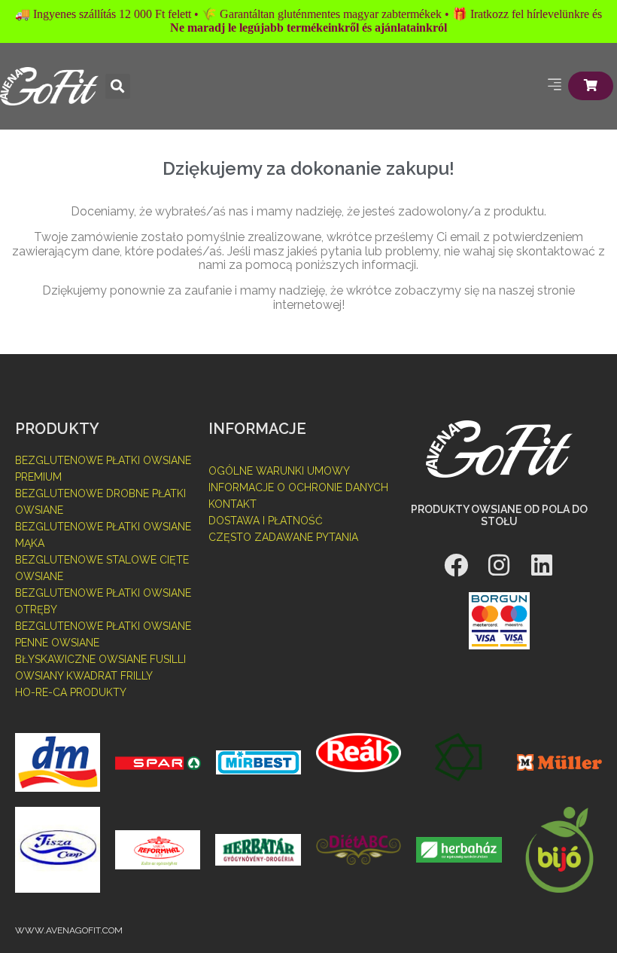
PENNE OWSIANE (57, 643)
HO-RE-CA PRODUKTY (70, 692)
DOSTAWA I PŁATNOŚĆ (265, 521)
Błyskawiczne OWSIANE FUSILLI (100, 659)
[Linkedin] (542, 565)
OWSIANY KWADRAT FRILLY (84, 676)
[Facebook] (456, 565)
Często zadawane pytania (283, 537)
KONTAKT (232, 504)
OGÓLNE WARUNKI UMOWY (279, 471)
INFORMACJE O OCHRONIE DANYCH (298, 487)
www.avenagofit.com (69, 930)
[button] (117, 86)
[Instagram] (499, 565)
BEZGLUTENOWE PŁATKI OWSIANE (103, 626)
